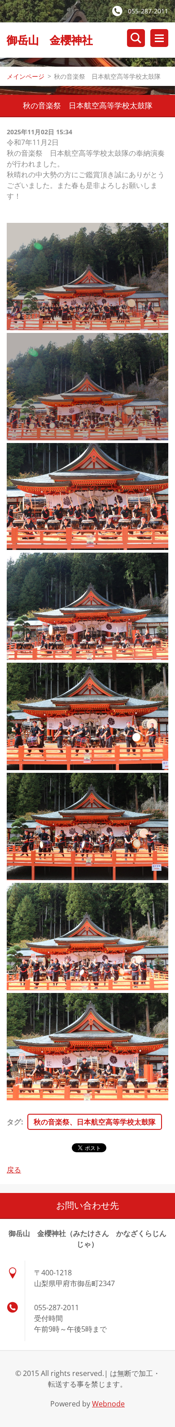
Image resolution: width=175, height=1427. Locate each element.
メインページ (25, 76)
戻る (14, 1170)
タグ (14, 1122)
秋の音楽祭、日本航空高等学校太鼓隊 (95, 1122)
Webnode (108, 1404)
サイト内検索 (136, 38)
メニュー (159, 38)
